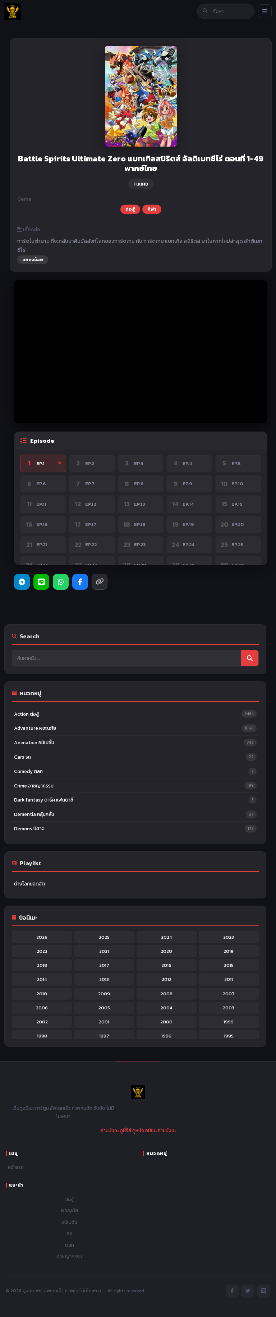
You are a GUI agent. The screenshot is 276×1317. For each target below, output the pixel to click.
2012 (166, 979)
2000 (166, 1021)
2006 (42, 1007)
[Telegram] (22, 582)
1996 (166, 1035)
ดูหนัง (138, 1130)
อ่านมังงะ (110, 1130)
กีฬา (151, 209)
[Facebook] (80, 582)
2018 (42, 965)
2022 (42, 951)
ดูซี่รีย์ (125, 1130)
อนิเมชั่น (69, 1222)
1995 (229, 1035)
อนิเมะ (151, 1130)
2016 (166, 965)
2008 (166, 993)
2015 (229, 965)
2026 (41, 937)
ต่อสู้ (130, 209)
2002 (42, 1021)
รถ (69, 1233)
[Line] (41, 582)
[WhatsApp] (61, 582)
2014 (42, 979)
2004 (166, 1007)
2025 (104, 937)
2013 (104, 979)
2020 (166, 951)
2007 (229, 993)
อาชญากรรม (69, 1256)
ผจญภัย (69, 1210)
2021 (104, 951)
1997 (104, 1035)
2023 (228, 937)
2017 (104, 965)
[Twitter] (248, 1291)
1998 (42, 1035)
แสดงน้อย (32, 259)
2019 (229, 951)
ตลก (69, 1245)
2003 (228, 1007)
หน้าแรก (16, 1167)
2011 (228, 979)
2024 (166, 937)
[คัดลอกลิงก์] (99, 582)
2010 (42, 993)
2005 (104, 1007)
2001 (104, 1021)
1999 (229, 1021)
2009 (104, 993)
